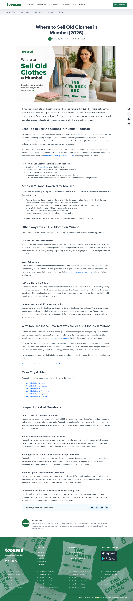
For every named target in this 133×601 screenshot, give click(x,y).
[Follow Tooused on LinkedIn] (13, 560)
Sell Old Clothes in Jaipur (109, 574)
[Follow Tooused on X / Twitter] (6, 560)
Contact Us (40, 564)
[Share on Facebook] (129, 114)
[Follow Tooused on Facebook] (9, 560)
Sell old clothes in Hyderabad (38, 394)
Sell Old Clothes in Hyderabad (110, 571)
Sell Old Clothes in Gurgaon (14, 578)
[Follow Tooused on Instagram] (16, 560)
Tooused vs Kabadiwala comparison (80, 272)
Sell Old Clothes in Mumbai (45, 571)
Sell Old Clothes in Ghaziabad (78, 574)
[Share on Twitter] (129, 109)
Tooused (79, 134)
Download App (119, 4)
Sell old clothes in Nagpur (36, 386)
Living (61, 12)
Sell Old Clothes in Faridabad (14, 584)
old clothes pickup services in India (59, 156)
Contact (82, 4)
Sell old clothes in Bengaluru (37, 391)
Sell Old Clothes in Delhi (12, 574)
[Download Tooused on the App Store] (109, 553)
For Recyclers (41, 4)
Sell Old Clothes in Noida (13, 581)
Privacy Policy (73, 555)
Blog (74, 4)
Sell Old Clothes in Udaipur (109, 578)
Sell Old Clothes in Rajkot (77, 587)
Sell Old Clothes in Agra (44, 584)
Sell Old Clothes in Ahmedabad (79, 581)
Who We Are (53, 4)
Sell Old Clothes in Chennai (77, 578)
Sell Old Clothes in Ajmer (109, 584)
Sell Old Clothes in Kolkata (13, 587)
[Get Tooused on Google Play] (109, 558)
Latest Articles (10, 12)
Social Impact (65, 4)
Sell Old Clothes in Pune (44, 574)
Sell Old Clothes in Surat (77, 584)
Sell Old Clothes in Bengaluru (78, 571)
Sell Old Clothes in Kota (108, 581)
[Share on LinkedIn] (129, 119)
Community (25, 12)
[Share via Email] (129, 124)
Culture (50, 12)
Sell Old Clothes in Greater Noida (47, 587)
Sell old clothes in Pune (35, 383)
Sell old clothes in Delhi (35, 388)
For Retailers (29, 4)
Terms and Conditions (76, 552)
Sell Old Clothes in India (12, 571)
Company (38, 12)
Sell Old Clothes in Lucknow (46, 581)
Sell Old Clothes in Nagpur (45, 578)
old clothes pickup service (58, 338)
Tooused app (43, 167)
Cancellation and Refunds (77, 558)
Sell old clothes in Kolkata (36, 396)
